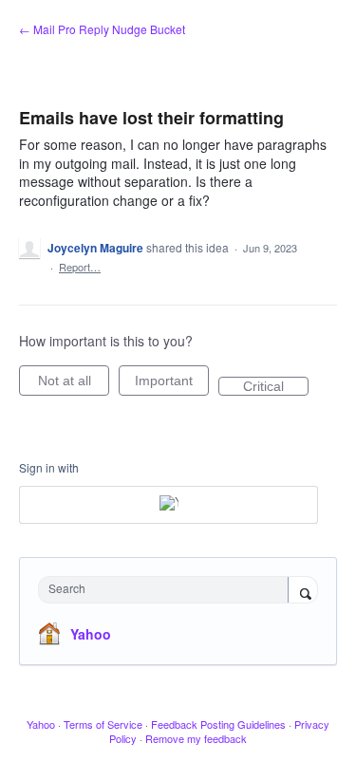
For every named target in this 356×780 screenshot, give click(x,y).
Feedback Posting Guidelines (218, 724)
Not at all (73, 384)
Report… (80, 266)
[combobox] (167, 590)
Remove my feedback (196, 738)
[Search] (303, 591)
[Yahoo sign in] (168, 505)
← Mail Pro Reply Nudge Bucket (102, 29)
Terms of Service (103, 724)
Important (172, 384)
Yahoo (90, 633)
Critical (276, 387)
